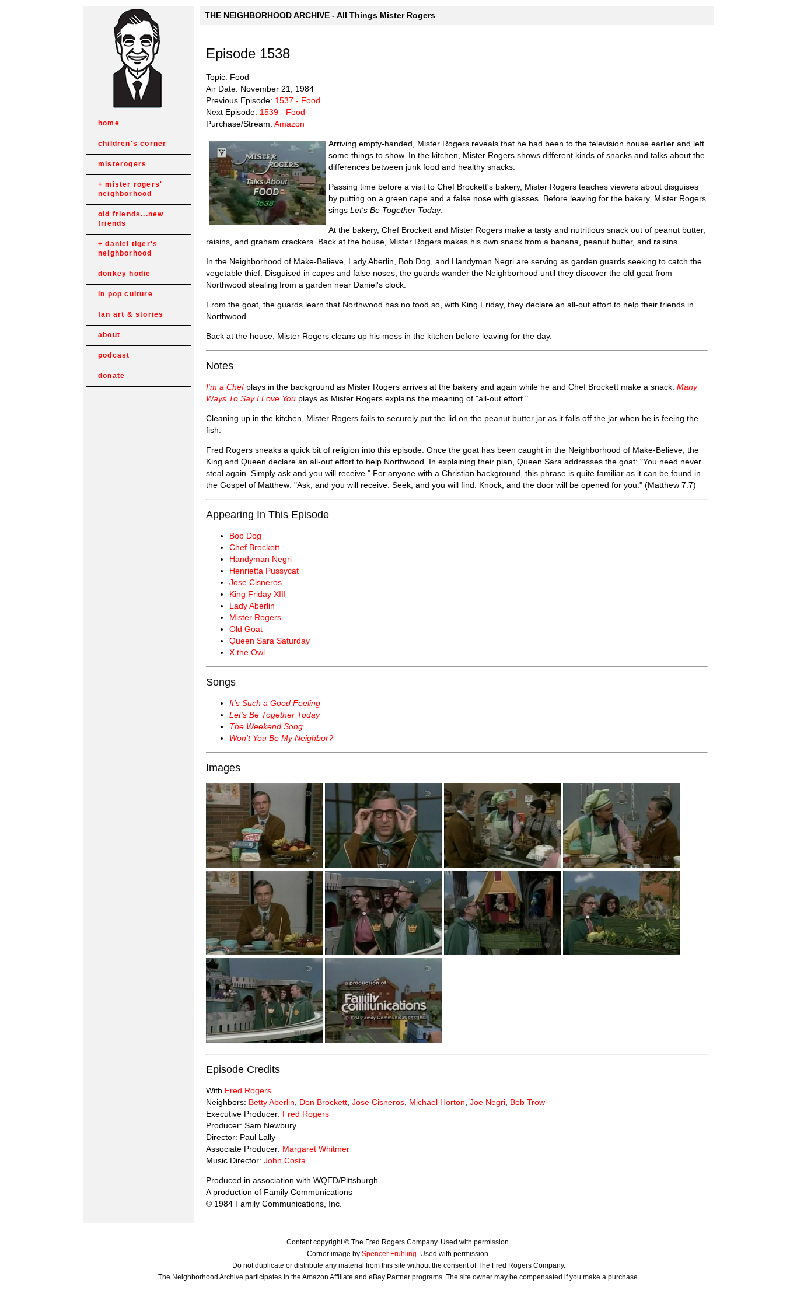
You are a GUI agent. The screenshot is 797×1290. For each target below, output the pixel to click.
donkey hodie (124, 274)
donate (111, 376)
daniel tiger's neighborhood (128, 248)
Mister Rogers (255, 617)
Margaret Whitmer (315, 1148)
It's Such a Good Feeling (274, 703)
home (109, 123)
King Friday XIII (257, 594)
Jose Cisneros (255, 582)
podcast (114, 355)
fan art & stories (130, 314)
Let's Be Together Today (274, 714)
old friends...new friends (130, 219)
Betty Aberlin (272, 1102)
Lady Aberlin (252, 605)
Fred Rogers (248, 1090)
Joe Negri (487, 1102)
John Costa (285, 1160)
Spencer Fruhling (389, 1254)
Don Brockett (323, 1102)
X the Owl (247, 652)
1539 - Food (282, 112)
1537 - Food (297, 100)
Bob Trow (527, 1102)
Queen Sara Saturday (269, 640)
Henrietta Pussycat (264, 570)
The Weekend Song (266, 726)
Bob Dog (245, 535)
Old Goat (246, 629)
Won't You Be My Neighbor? (281, 738)
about (109, 335)
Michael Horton (437, 1102)
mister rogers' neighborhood (130, 189)
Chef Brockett (254, 547)
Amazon (289, 123)
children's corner (132, 143)
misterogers (122, 164)
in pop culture (125, 294)
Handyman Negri (260, 559)
